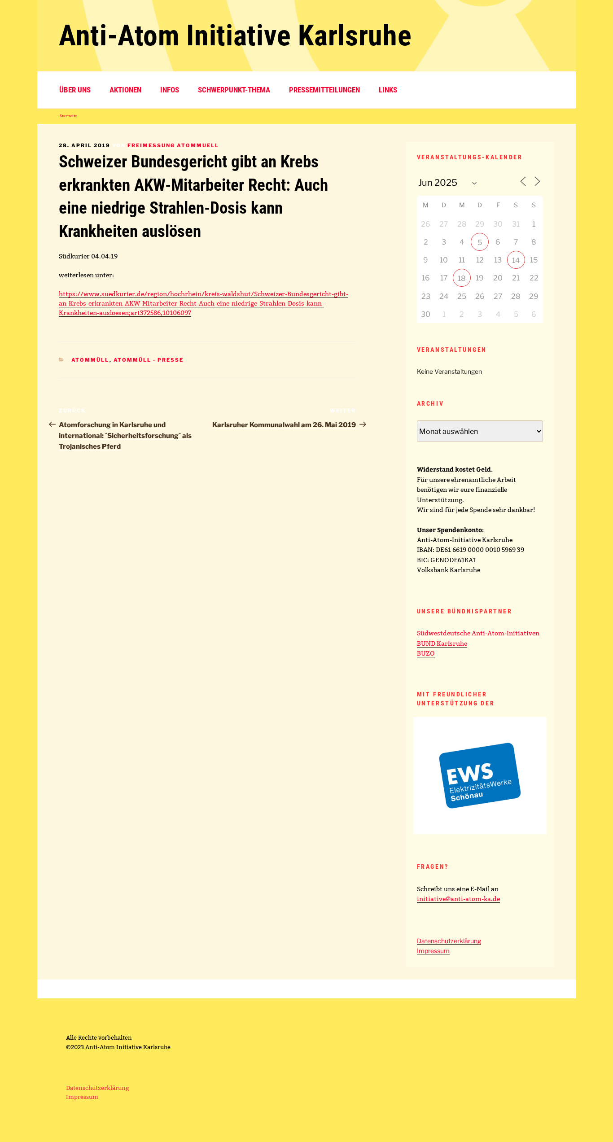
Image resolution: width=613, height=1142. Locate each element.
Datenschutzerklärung (449, 941)
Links (388, 89)
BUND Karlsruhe (442, 643)
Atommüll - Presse (149, 360)
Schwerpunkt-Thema (234, 89)
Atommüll (90, 360)
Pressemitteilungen (324, 89)
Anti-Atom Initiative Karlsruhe (235, 36)
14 (516, 260)
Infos (169, 89)
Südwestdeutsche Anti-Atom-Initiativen (478, 633)
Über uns (75, 89)
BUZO (426, 653)
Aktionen (125, 89)
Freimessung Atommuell (173, 145)
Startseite (68, 116)
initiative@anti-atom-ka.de (458, 899)
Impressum (433, 950)
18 (462, 278)
